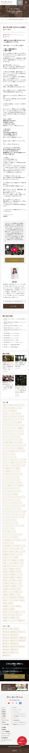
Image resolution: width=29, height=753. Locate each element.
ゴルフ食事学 (7, 471)
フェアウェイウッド (8, 517)
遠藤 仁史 (6, 652)
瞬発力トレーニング (8, 591)
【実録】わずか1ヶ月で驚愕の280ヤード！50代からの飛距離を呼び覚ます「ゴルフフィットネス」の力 (8, 366)
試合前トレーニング (8, 611)
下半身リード (19, 548)
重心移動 (6, 617)
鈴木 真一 (15, 652)
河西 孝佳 (22, 640)
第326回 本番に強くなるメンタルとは (11, 328)
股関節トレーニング (15, 594)
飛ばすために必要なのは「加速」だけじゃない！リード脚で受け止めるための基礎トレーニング (20, 390)
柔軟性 (19, 577)
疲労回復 (6, 588)
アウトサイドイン (8, 422)
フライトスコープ (20, 517)
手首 (19, 571)
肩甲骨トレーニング (8, 600)
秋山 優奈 (6, 646)
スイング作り (7, 488)
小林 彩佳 (15, 634)
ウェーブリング (7, 433)
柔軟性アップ (7, 580)
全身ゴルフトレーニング (16, 554)
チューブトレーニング (9, 502)
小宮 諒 (22, 631)
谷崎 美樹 (7, 649)
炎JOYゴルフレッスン (16, 583)
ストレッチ (7, 491)
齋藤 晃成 (7, 655)
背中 (17, 600)
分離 (16, 557)
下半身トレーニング (8, 548)
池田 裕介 (14, 640)
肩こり (6, 597)
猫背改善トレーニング (17, 586)
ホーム (2, 19)
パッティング (17, 508)
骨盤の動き (21, 620)
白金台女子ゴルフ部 (15, 588)
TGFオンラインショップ (9, 413)
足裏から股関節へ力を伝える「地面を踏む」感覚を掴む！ (20, 364)
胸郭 (5, 603)
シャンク (16, 476)
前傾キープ (6, 560)
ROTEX (14, 410)
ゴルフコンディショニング (10, 456)
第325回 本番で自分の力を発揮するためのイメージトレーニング (15, 330)
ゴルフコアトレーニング (9, 453)
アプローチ (6, 425)
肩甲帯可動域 (13, 597)
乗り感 (6, 551)
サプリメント (16, 471)
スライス (6, 494)
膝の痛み (6, 609)
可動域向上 (15, 560)
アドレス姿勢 (18, 422)
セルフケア (16, 497)
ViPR (5, 416)
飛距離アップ (15, 617)
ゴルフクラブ (21, 451)
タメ (22, 497)
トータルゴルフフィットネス (6, 3)
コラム (6, 19)
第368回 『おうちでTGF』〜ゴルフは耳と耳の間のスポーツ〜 (15, 319)
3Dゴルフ (6, 407)
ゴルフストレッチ (8, 459)
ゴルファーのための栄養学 (9, 451)
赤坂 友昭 (15, 649)
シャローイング (7, 476)
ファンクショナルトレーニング (18, 511)
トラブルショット (8, 505)
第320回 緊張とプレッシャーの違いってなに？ (13, 342)
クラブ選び (19, 442)
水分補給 (6, 583)
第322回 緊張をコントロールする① (11, 337)
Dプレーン (6, 410)
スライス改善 (14, 494)
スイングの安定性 (19, 485)
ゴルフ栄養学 (7, 468)
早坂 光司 (6, 637)
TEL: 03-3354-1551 (14, 700)
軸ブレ (19, 614)
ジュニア (17, 479)
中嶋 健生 (14, 631)
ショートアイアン (8, 479)
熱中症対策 (6, 586)
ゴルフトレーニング (20, 459)
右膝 (21, 560)
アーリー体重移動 (19, 428)
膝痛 (12, 609)
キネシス (17, 436)
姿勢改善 (12, 568)
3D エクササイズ (20, 405)
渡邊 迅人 (7, 643)
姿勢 (5, 568)
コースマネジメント (8, 448)
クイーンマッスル (18, 439)
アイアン (21, 419)
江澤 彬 (6, 640)
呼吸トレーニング (8, 563)
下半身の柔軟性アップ (9, 545)
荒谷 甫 (14, 646)
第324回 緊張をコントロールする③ (11, 333)
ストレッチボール (17, 491)
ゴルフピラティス (21, 462)
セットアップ (7, 497)
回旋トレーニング (19, 563)
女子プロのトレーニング (17, 565)
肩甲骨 (21, 597)
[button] (26, 2)
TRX (18, 413)
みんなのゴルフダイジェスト (10, 419)
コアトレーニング (21, 445)
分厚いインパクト (8, 557)
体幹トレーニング (20, 551)
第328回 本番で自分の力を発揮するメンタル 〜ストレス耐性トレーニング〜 (15, 322)
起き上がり (6, 614)
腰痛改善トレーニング (9, 606)
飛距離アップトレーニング (10, 620)
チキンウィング (15, 499)
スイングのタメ (18, 482)
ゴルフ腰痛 (16, 468)
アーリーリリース (8, 428)
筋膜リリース (19, 591)
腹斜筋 (19, 606)
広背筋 (6, 571)
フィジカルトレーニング (9, 514)
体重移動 (6, 554)
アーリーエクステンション (18, 425)
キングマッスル (7, 439)
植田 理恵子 (15, 637)
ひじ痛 (21, 416)
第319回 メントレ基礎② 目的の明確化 (12, 344)
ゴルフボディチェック (9, 465)
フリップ (6, 520)
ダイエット (6, 499)
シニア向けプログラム (9, 474)
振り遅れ (6, 574)
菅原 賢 (22, 646)
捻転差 (6, 577)
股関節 (6, 594)
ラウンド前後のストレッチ (9, 531)
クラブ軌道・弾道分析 (9, 442)
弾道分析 (12, 571)
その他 (6, 628)
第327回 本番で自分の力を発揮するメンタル (13, 325)
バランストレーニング (20, 505)
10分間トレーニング (16, 407)
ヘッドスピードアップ (19, 525)
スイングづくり (8, 482)
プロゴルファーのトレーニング (11, 522)
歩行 (20, 580)
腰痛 (11, 603)
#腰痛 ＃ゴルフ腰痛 (8, 405)
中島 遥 (6, 631)
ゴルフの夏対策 (19, 448)
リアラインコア (7, 537)
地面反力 (6, 565)
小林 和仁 (7, 634)
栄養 (14, 580)
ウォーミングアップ (18, 433)
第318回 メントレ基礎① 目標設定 (11, 346)
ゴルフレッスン (21, 465)
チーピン (18, 502)
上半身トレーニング (8, 542)
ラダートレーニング (8, 534)
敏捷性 (13, 577)
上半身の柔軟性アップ (9, 540)
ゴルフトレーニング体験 (9, 462)
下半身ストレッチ (20, 545)
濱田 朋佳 (7, 36)
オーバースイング (8, 436)
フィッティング (21, 514)
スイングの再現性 (8, 485)
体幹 (11, 551)
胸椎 (22, 600)
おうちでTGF (13, 416)
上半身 (16, 537)
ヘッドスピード (7, 525)
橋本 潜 (23, 637)
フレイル (13, 520)
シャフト (19, 474)
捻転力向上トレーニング (16, 574)
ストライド (16, 488)
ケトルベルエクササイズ (9, 445)
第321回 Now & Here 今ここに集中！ (11, 340)
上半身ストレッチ (21, 540)
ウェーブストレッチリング (17, 430)
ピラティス (6, 511)
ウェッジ (6, 430)
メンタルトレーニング (18, 34)
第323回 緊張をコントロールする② (11, 335)
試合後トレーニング (20, 611)
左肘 (18, 568)
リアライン (18, 534)
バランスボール (7, 508)
